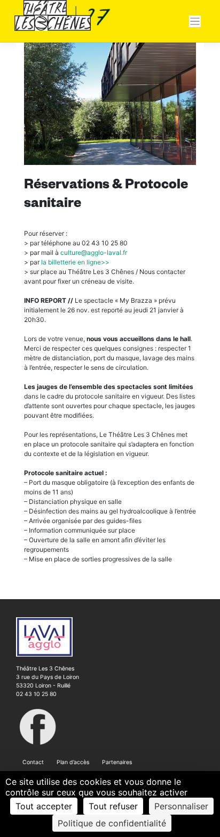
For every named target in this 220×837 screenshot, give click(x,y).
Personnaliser (181, 806)
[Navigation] (195, 21)
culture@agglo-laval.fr (93, 252)
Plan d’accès (73, 762)
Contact (33, 762)
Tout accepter (43, 806)
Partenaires (117, 762)
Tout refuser (113, 806)
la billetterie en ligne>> (75, 262)
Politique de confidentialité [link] (112, 823)
